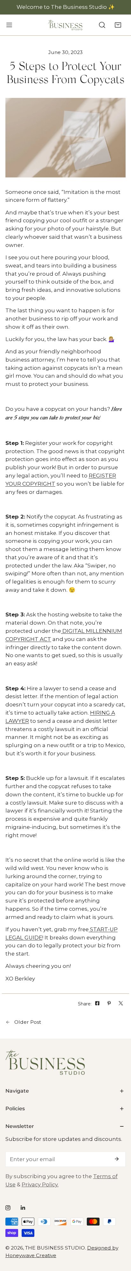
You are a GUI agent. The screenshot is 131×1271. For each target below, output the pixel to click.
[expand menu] (9, 25)
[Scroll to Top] (119, 1237)
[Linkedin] (22, 1208)
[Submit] (117, 1159)
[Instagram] (7, 1208)
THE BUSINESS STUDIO (55, 1248)
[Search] (102, 25)
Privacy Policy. (40, 1184)
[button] (118, 25)
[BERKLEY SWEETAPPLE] (65, 25)
